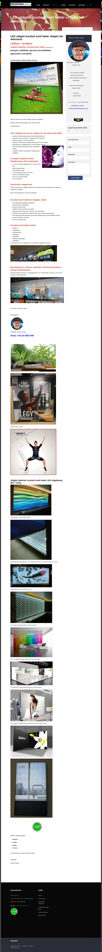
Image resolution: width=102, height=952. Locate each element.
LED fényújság (41, 898)
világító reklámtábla (43, 912)
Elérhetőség (72, 5)
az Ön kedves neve (73, 139)
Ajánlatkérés (81, 5)
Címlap (38, 5)
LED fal (40, 895)
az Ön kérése (71, 162)
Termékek (54, 5)
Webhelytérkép (42, 915)
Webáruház (46, 5)
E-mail (69, 147)
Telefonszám (71, 154)
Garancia (63, 5)
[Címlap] (20, 4)
